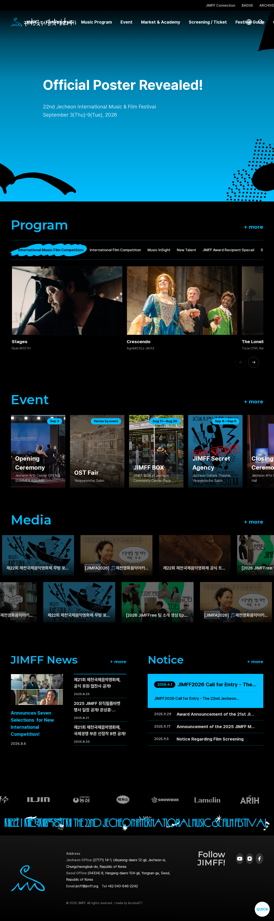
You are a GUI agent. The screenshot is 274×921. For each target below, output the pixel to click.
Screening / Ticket (208, 22)
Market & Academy (160, 22)
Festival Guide (250, 22)
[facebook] (259, 858)
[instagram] (249, 858)
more (253, 226)
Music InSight (158, 250)
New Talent (186, 250)
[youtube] (240, 858)
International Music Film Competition (50, 250)
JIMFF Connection (220, 5)
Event (127, 22)
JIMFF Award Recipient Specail (228, 250)
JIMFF (31, 22)
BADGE (247, 5)
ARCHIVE (266, 5)
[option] (137, 100)
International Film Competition (115, 250)
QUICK (262, 909)
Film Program (59, 22)
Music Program (96, 22)
